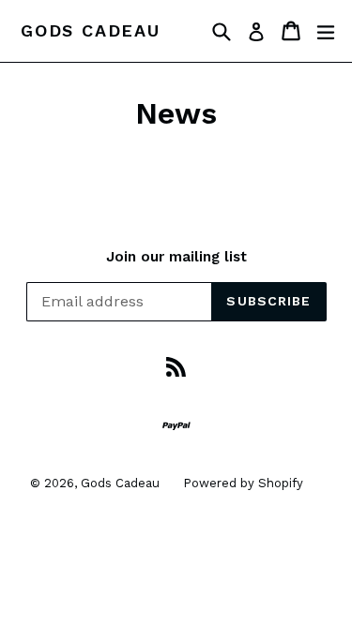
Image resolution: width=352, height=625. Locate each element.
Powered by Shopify (243, 483)
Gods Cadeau (91, 30)
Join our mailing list (176, 256)
